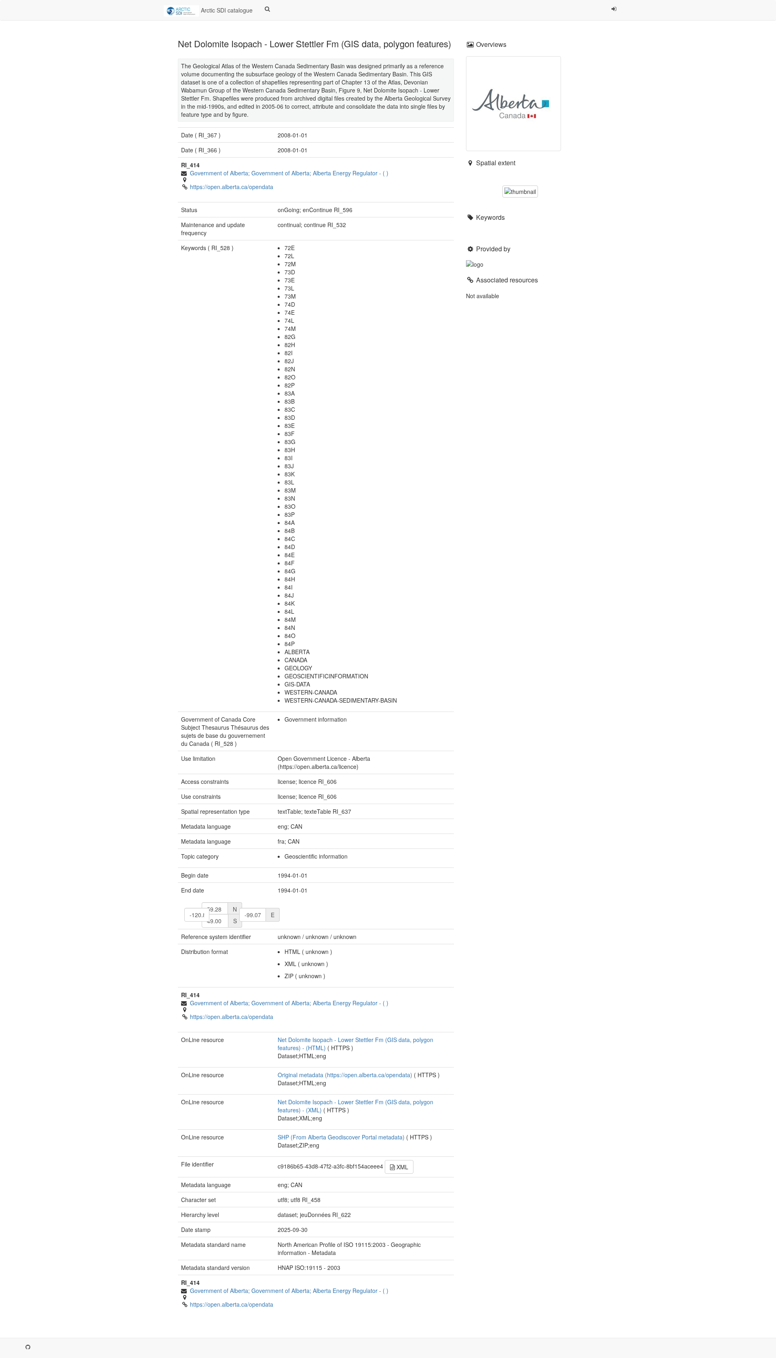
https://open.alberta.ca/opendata (231, 187)
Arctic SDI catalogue (226, 10)
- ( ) (289, 173)
